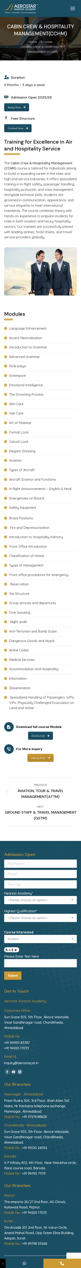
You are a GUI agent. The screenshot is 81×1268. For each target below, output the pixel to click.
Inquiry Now (38, 757)
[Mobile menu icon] (73, 8)
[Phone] (62, 1263)
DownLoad (38, 735)
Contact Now (15, 128)
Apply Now (14, 107)
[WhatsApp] (24, 1263)
